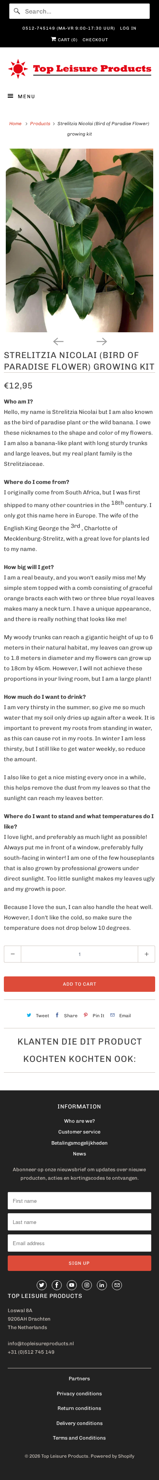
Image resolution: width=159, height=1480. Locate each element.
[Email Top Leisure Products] (117, 1285)
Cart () (67, 39)
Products (40, 123)
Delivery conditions (79, 1423)
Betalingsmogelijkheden (79, 1143)
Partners (79, 1378)
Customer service (79, 1132)
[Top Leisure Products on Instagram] (87, 1285)
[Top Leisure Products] (79, 69)
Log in (128, 28)
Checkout (95, 39)
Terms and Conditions (79, 1438)
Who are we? (79, 1121)
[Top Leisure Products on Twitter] (42, 1285)
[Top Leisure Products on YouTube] (72, 1285)
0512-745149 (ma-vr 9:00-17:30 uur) (68, 28)
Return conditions (79, 1408)
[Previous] (57, 340)
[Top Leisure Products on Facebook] (57, 1285)
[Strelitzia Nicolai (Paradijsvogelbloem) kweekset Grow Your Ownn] (79, 241)
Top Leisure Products (64, 1456)
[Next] (101, 340)
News (79, 1154)
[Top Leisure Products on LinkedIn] (102, 1285)
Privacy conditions (79, 1393)
